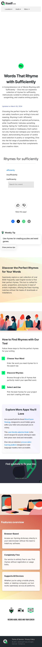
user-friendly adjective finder (18, 432)
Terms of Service (18, 639)
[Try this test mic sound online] (21, 471)
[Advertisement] (21, 34)
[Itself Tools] (21, 615)
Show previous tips (8, 247)
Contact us (21, 644)
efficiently (11, 170)
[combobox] (21, 184)
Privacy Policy (30, 639)
